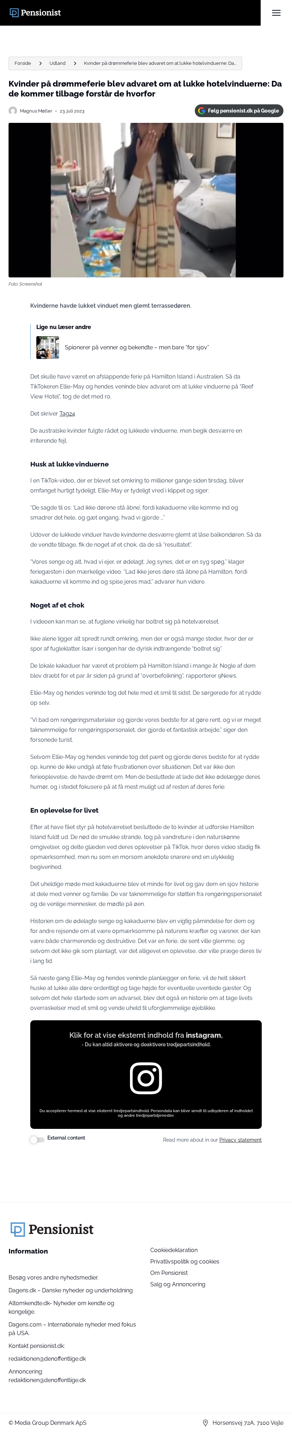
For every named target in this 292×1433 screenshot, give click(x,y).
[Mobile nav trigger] (276, 13)
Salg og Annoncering (177, 1284)
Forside (23, 63)
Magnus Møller (36, 111)
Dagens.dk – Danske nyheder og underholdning (71, 1290)
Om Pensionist (169, 1273)
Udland (57, 63)
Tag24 (67, 413)
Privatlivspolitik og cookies (184, 1261)
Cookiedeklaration (174, 1250)
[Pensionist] (135, 13)
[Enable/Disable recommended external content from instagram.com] (37, 1140)
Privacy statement (240, 1140)
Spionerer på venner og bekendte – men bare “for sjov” (137, 347)
